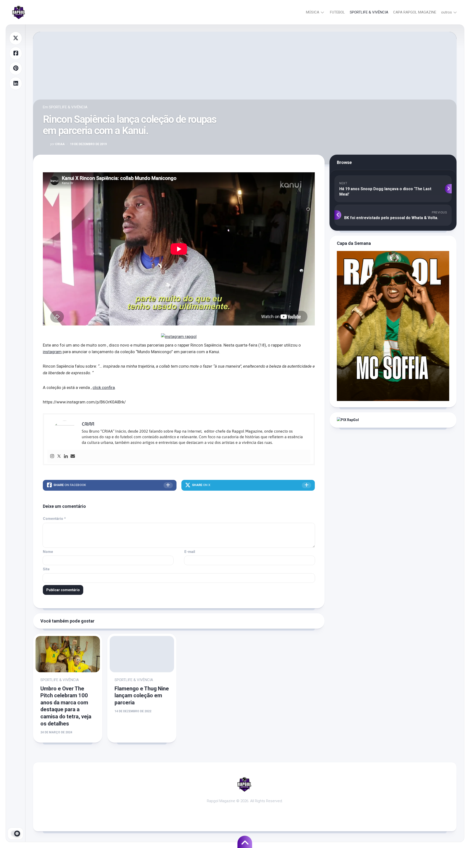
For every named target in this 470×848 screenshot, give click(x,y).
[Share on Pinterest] (16, 68)
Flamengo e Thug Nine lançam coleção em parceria (142, 696)
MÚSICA (312, 12)
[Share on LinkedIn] (16, 83)
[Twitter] (59, 456)
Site (46, 569)
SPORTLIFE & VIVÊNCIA (369, 12)
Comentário (54, 518)
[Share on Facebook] (16, 53)
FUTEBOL (337, 12)
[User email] (72, 456)
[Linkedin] (66, 456)
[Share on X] (16, 38)
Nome (48, 551)
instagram (52, 351)
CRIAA (57, 144)
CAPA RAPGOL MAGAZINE (414, 12)
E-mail (189, 551)
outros (446, 12)
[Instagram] (52, 456)
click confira (104, 387)
